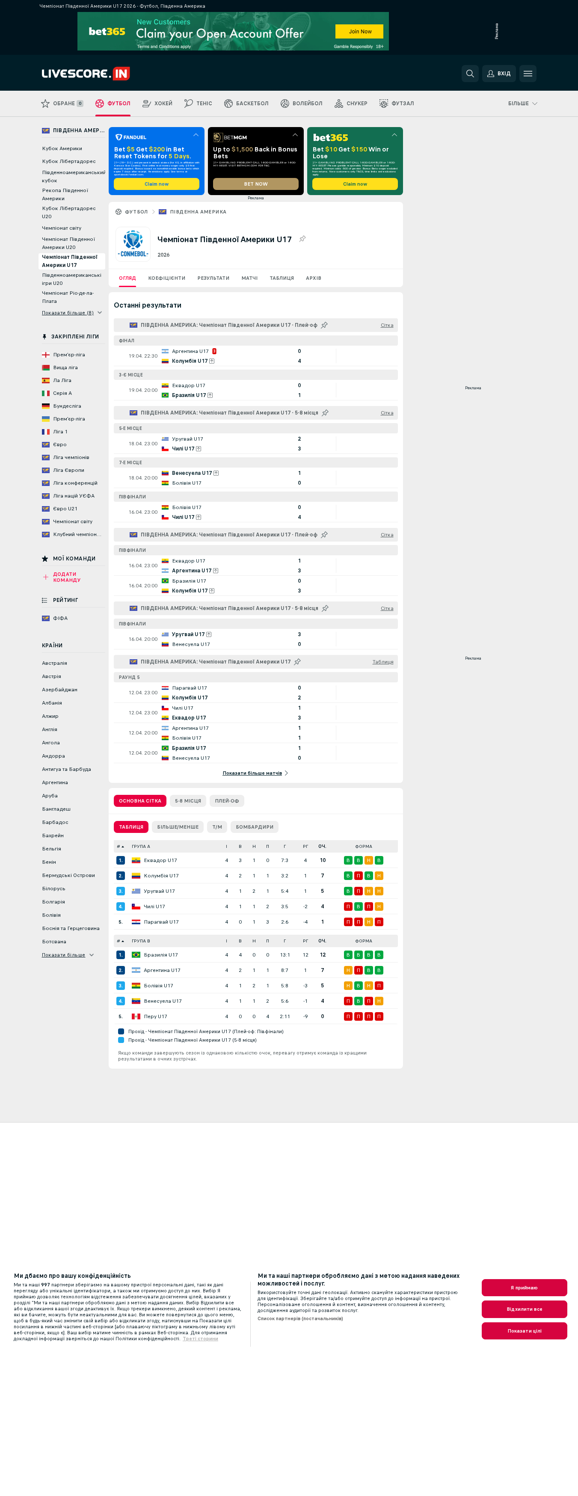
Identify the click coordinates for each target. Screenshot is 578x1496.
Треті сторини (200, 1339)
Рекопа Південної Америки (65, 194)
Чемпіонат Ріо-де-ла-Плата (68, 297)
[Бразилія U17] (136, 955)
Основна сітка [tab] (140, 801)
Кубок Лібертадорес (69, 161)
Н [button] (254, 846)
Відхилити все (524, 1309)
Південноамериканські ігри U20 (71, 279)
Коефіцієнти (166, 278)
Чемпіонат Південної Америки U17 (70, 261)
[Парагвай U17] (136, 922)
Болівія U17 (158, 985)
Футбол (136, 212)
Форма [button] (363, 846)
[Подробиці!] (256, 356)
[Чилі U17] (136, 906)
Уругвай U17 (159, 891)
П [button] (267, 846)
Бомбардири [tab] (254, 827)
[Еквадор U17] (136, 860)
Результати (213, 278)
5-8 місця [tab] (188, 801)
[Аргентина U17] (136, 970)
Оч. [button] (322, 846)
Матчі (249, 278)
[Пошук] (470, 73)
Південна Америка (198, 212)
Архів (313, 278)
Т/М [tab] (217, 827)
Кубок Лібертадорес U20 (69, 212)
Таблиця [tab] (131, 827)
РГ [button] (305, 846)
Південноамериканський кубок (73, 176)
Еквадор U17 (160, 860)
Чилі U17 (154, 906)
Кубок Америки (62, 148)
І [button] (226, 846)
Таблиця (282, 278)
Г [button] (285, 846)
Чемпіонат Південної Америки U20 (68, 243)
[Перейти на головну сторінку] (101, 73)
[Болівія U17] (136, 985)
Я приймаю (524, 1288)
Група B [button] (141, 941)
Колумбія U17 (161, 875)
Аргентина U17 (162, 970)
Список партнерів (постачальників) (300, 1318)
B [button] (240, 846)
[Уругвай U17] (136, 891)
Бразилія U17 (161, 954)
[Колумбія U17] (136, 875)
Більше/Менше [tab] (178, 827)
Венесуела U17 (163, 1001)
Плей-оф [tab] (227, 801)
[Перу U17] (136, 1016)
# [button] (118, 846)
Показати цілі (524, 1331)
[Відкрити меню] (528, 73)
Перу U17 (155, 1016)
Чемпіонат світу (61, 228)
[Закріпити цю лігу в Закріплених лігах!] (302, 239)
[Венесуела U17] (136, 1001)
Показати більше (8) (68, 313)
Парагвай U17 (161, 921)
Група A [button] (141, 846)
